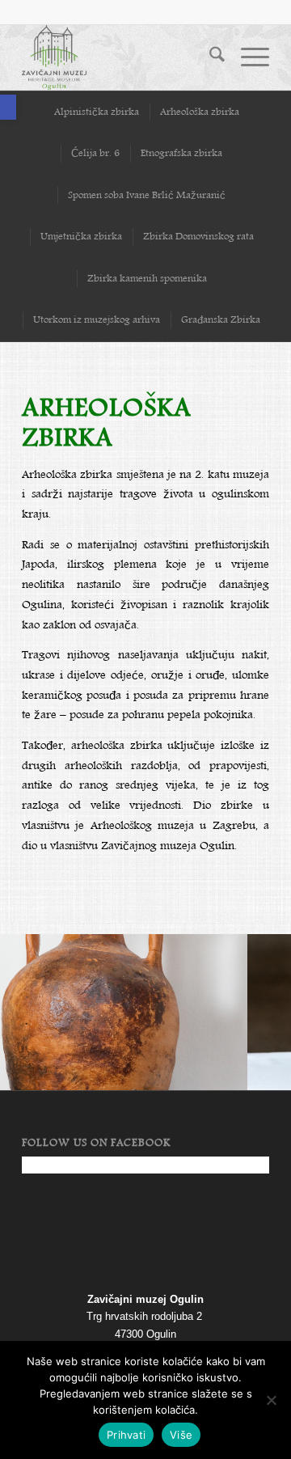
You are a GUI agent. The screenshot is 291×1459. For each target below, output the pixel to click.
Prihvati (126, 1434)
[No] (271, 1400)
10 (203, 1070)
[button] (8, 107)
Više (181, 1434)
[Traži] (209, 57)
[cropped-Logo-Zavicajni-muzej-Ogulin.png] (121, 57)
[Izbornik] (247, 57)
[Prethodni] (36, 1007)
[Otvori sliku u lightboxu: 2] (229, 1083)
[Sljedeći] (254, 1007)
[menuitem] (209, 57)
